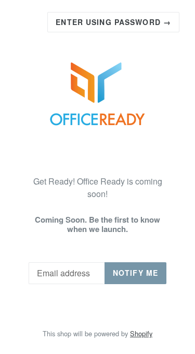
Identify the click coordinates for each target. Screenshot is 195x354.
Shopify (141, 333)
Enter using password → (113, 22)
